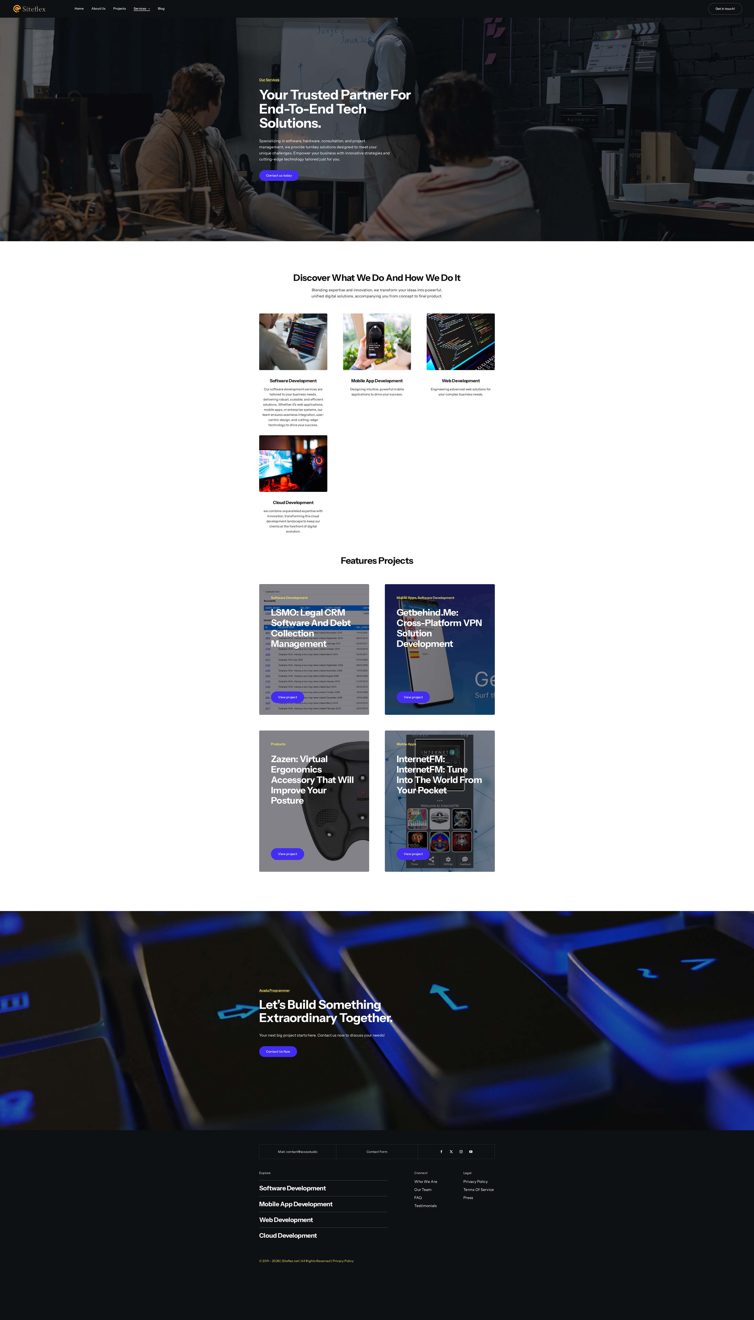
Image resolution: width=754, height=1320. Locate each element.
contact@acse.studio (302, 1152)
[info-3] (461, 315)
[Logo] (31, 5)
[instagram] (461, 1152)
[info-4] (377, 315)
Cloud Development (293, 502)
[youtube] (471, 1152)
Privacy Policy (343, 1261)
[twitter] (451, 1152)
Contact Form (377, 1152)
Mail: (282, 1152)
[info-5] (293, 315)
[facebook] (442, 1152)
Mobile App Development (377, 380)
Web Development (461, 380)
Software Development (293, 380)
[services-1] (293, 437)
